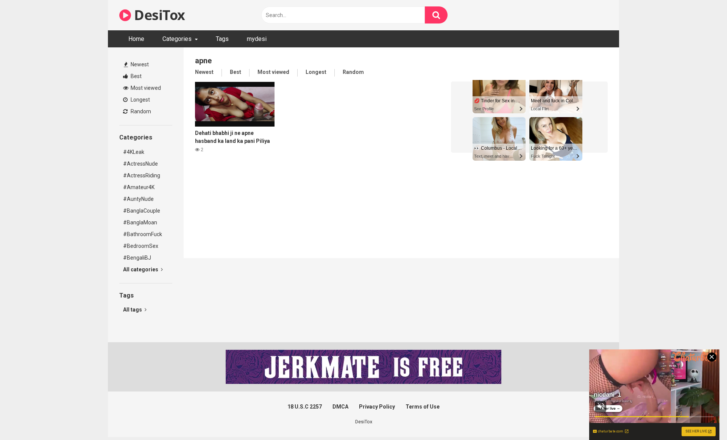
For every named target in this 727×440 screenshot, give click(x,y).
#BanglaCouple (141, 211)
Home (136, 38)
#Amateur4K (138, 187)
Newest (139, 64)
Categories (177, 38)
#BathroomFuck (142, 234)
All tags (133, 310)
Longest (139, 100)
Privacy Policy (377, 407)
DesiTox (158, 15)
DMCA (340, 407)
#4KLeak (133, 152)
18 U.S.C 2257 (304, 407)
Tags (222, 38)
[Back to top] (701, 417)
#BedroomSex (140, 246)
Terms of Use (423, 407)
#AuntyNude (138, 199)
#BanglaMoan (140, 222)
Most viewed (145, 88)
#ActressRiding (141, 175)
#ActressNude (140, 164)
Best (135, 76)
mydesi (257, 38)
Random (140, 111)
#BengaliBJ (137, 258)
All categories (141, 269)
